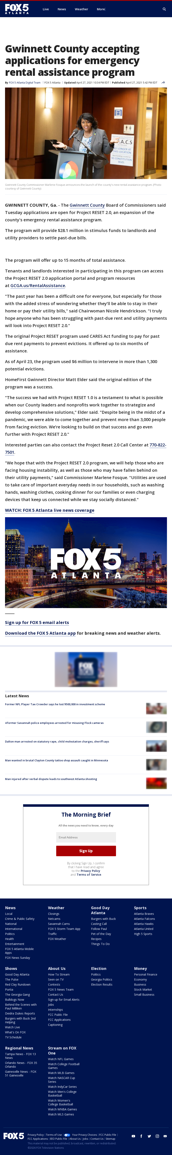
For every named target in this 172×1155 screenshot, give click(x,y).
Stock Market (143, 989)
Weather (56, 907)
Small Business (144, 994)
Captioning (55, 1025)
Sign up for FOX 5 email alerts (37, 622)
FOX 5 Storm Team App (64, 929)
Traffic (52, 934)
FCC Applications (59, 1020)
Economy (140, 979)
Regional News (19, 1048)
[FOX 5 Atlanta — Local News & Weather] (19, 9)
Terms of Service (89, 875)
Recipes (96, 939)
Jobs (51, 1005)
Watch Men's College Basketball (62, 1093)
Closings (53, 914)
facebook (141, 1136)
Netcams (54, 919)
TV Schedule (13, 1037)
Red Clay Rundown (17, 984)
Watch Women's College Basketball (60, 1102)
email (165, 1136)
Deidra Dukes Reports (20, 1013)
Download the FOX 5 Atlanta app (40, 633)
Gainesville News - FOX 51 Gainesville (20, 1073)
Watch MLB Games (61, 1073)
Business (140, 984)
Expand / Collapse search (164, 9)
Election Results (101, 984)
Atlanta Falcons (144, 919)
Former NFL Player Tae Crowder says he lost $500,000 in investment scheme (55, 704)
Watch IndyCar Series (62, 1087)
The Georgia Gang (17, 994)
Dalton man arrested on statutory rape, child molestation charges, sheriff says (57, 741)
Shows (11, 968)
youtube (133, 1136)
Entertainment (14, 944)
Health (9, 939)
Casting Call (99, 924)
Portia (9, 989)
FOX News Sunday (17, 958)
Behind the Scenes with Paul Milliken (21, 1006)
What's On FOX (15, 1032)
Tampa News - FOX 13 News (20, 1056)
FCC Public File (58, 1015)
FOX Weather (57, 939)
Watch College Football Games (63, 1066)
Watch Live (12, 1027)
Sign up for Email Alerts (63, 1000)
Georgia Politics (101, 979)
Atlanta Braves (144, 914)
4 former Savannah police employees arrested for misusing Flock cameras (54, 723)
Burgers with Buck (103, 919)
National (11, 924)
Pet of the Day (101, 934)
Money (140, 968)
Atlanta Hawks (144, 924)
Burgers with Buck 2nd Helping (20, 1020)
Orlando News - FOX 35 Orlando (21, 1065)
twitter (149, 1136)
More (101, 9)
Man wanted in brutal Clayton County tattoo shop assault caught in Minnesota (56, 760)
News (10, 907)
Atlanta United (143, 929)
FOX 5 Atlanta (52, 82)
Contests (54, 984)
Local (8, 914)
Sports (140, 907)
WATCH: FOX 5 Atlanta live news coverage (49, 510)
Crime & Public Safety (19, 919)
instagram (157, 1136)
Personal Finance (145, 974)
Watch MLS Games (61, 1114)
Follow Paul (99, 929)
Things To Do (100, 944)
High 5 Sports (143, 934)
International (13, 929)
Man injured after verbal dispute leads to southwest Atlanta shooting (51, 779)
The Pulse (11, 979)
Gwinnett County (87, 205)
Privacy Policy (90, 871)
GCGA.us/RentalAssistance (37, 285)
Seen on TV (56, 979)
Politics (10, 934)
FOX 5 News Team (61, 989)
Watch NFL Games (61, 1059)
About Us (56, 968)
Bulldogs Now (14, 1000)
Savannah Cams (59, 924)
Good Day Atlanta (100, 910)
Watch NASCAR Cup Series (61, 1080)
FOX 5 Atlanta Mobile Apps (19, 951)
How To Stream (59, 974)
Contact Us (55, 994)
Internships (55, 1010)
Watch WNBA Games (62, 1109)
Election (98, 968)
